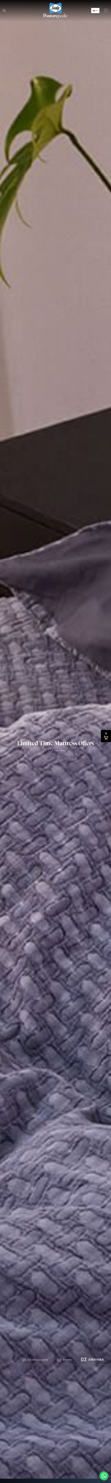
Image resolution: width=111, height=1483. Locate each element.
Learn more (59, 750)
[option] (55, 741)
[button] (4, 10)
